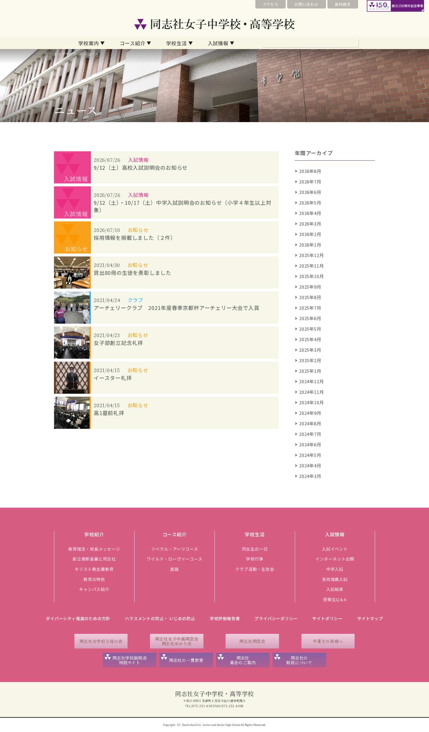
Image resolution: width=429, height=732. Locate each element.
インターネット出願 (334, 559)
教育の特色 (94, 579)
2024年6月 (310, 444)
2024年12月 (311, 381)
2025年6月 (310, 318)
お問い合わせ (306, 4)
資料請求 (343, 4)
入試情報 (218, 43)
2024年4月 (310, 465)
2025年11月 (311, 266)
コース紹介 (132, 43)
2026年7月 (310, 181)
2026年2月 (310, 234)
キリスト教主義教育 (94, 569)
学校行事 (254, 559)
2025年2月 (310, 360)
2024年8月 (310, 423)
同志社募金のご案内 (243, 660)
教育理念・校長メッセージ (94, 549)
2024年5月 (310, 455)
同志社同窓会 (252, 641)
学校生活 (176, 43)
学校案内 (88, 43)
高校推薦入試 (335, 579)
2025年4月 (310, 339)
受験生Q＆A (335, 599)
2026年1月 (310, 245)
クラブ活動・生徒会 (254, 569)
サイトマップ (370, 618)
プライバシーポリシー (276, 618)
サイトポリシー (327, 618)
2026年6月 (310, 192)
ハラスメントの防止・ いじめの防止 (160, 618)
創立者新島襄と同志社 (94, 559)
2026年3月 (310, 224)
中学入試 (334, 569)
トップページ (65, 53)
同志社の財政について (299, 660)
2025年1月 (310, 371)
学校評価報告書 (225, 618)
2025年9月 (310, 287)
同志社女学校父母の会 (101, 641)
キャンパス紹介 (94, 589)
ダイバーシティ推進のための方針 (78, 618)
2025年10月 (311, 276)
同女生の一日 (255, 549)
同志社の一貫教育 (186, 660)
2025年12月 (311, 255)
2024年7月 (310, 434)
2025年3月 (310, 350)
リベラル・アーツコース (174, 549)
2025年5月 (310, 329)
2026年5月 (310, 203)
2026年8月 (310, 171)
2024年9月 (310, 413)
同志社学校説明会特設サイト (129, 660)
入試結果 (334, 589)
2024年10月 (311, 402)
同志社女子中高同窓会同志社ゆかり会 (176, 641)
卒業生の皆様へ (328, 641)
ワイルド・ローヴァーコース (174, 559)
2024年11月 (311, 392)
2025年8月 (310, 297)
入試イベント (335, 549)
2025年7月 (310, 308)
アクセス (270, 4)
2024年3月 (310, 476)
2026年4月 (310, 213)
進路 (174, 569)
